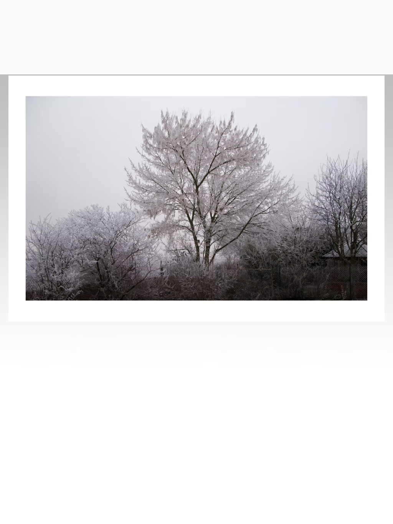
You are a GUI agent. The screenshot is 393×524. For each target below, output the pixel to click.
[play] (366, 314)
